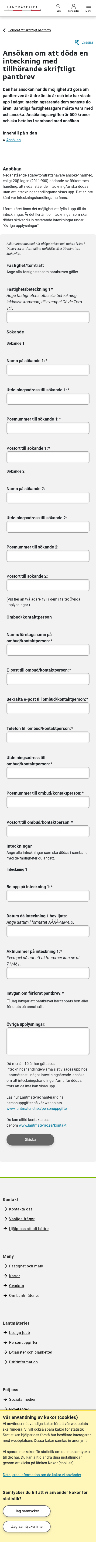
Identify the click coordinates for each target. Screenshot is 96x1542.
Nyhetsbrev (19, 1409)
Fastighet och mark (26, 1266)
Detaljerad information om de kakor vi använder (42, 1475)
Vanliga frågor (21, 1219)
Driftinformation (23, 1362)
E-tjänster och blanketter (30, 1352)
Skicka (30, 1139)
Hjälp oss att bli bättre (28, 1229)
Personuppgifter (23, 1342)
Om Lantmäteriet (24, 1295)
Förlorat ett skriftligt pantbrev (29, 30)
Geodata (16, 1286)
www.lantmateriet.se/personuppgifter (37, 1108)
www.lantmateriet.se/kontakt (42, 1125)
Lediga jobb (19, 1332)
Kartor (14, 1276)
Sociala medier (22, 1399)
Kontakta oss (20, 1209)
